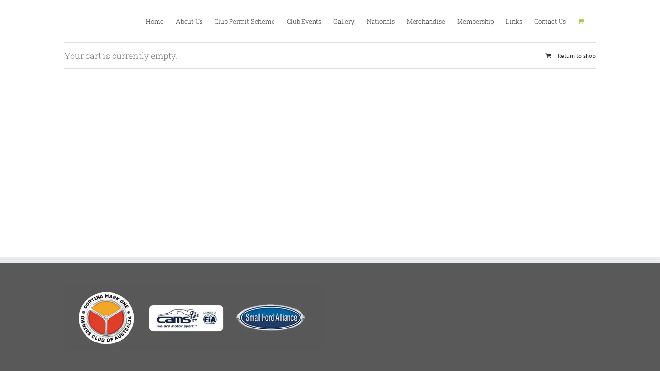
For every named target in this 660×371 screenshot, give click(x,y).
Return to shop (577, 56)
